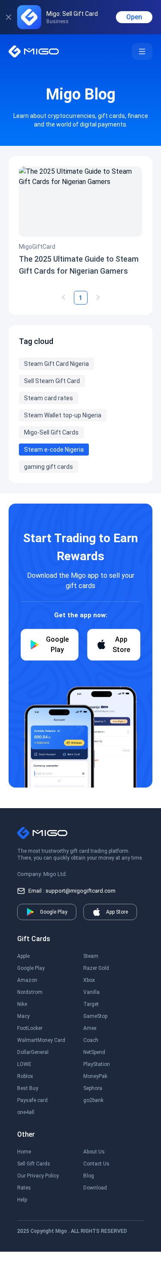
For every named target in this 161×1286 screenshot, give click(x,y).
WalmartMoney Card (41, 1040)
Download (95, 1188)
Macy (23, 1016)
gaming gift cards (48, 466)
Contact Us (96, 1164)
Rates (24, 1188)
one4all (25, 1112)
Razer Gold (96, 968)
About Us (94, 1152)
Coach (90, 1040)
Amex (90, 1028)
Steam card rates (48, 398)
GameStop (95, 1016)
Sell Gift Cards (33, 1164)
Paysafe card (32, 1100)
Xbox (89, 980)
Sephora (92, 1088)
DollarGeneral (33, 1052)
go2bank (93, 1100)
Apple (23, 956)
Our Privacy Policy (38, 1176)
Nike (22, 1004)
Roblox (25, 1076)
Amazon (27, 980)
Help (22, 1200)
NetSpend (94, 1052)
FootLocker (30, 1028)
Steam (90, 956)
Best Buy (27, 1088)
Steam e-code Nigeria (54, 449)
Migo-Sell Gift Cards (51, 432)
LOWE (24, 1064)
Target (91, 1004)
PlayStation (96, 1064)
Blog (88, 1176)
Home (24, 1152)
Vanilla (91, 992)
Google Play (31, 968)
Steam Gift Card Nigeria (56, 363)
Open (134, 17)
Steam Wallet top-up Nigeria (62, 415)
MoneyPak (95, 1076)
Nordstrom (30, 992)
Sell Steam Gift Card (52, 380)
